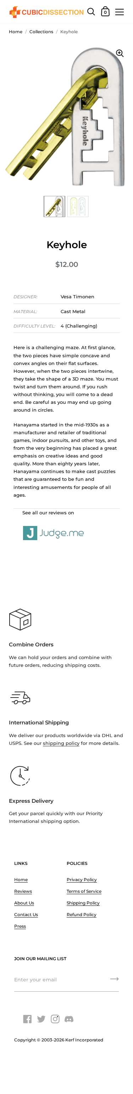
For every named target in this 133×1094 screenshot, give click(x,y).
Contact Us (26, 914)
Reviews (23, 891)
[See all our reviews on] (66, 525)
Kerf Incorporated (84, 1039)
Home (15, 31)
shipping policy (61, 743)
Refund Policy (81, 914)
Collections (41, 31)
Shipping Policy (83, 902)
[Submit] (114, 981)
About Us (24, 902)
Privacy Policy (82, 879)
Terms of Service (84, 891)
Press (20, 926)
